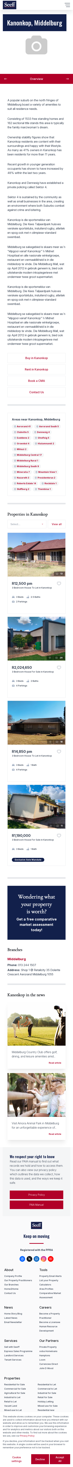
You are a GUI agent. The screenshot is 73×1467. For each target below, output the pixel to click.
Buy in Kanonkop (36, 358)
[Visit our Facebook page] (22, 1259)
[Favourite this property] (59, 583)
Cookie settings (17, 1459)
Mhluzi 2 (21, 449)
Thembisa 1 (44, 489)
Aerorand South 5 (49, 426)
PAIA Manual (36, 1204)
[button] (61, 558)
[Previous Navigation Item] (5, 78)
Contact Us (36, 392)
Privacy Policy (36, 1194)
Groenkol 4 (23, 443)
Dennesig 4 (43, 432)
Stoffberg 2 (23, 489)
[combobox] (26, 524)
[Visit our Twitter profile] (29, 1259)
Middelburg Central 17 (29, 455)
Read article (55, 1062)
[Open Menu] (67, 5)
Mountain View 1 (47, 472)
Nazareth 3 (23, 477)
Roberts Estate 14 (26, 483)
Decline (40, 1459)
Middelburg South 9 (28, 466)
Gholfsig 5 (43, 437)
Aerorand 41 (24, 426)
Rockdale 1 (50, 483)
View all (57, 524)
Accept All (60, 1459)
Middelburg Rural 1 (27, 460)
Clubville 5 (23, 432)
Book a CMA (36, 381)
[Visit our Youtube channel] (51, 1259)
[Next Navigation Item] (67, 78)
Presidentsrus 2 (46, 477)
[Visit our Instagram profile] (43, 1259)
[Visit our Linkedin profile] (36, 1259)
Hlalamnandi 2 (46, 443)
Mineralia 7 (23, 472)
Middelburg (16, 959)
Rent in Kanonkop (36, 369)
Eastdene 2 (23, 437)
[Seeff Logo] (9, 5)
